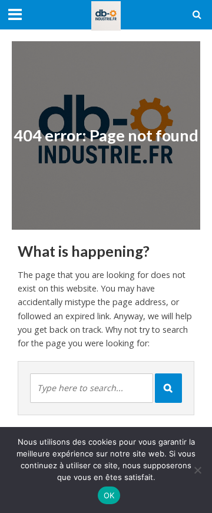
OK (109, 495)
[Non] (197, 470)
